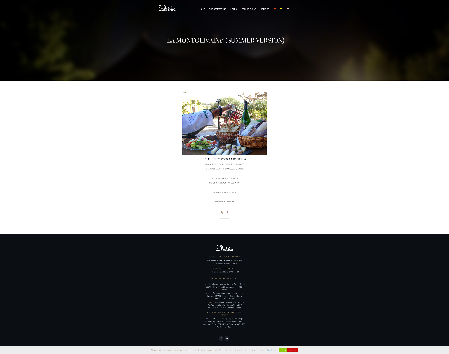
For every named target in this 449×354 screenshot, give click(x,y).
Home (202, 9)
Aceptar (283, 350)
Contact (265, 9)
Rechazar (292, 350)
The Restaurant (217, 9)
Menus (233, 9)
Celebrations (249, 9)
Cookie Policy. (273, 350)
